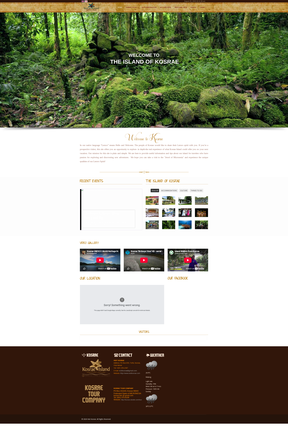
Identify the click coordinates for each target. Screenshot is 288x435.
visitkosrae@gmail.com (128, 370)
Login (202, 7)
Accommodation (149, 7)
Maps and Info (181, 7)
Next (141, 209)
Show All (155, 190)
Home (120, 7)
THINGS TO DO (196, 190)
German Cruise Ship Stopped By (100, 215)
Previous (81, 209)
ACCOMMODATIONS (169, 190)
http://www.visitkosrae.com (130, 373)
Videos (193, 7)
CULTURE (183, 190)
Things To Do (131, 7)
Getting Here (165, 7)
